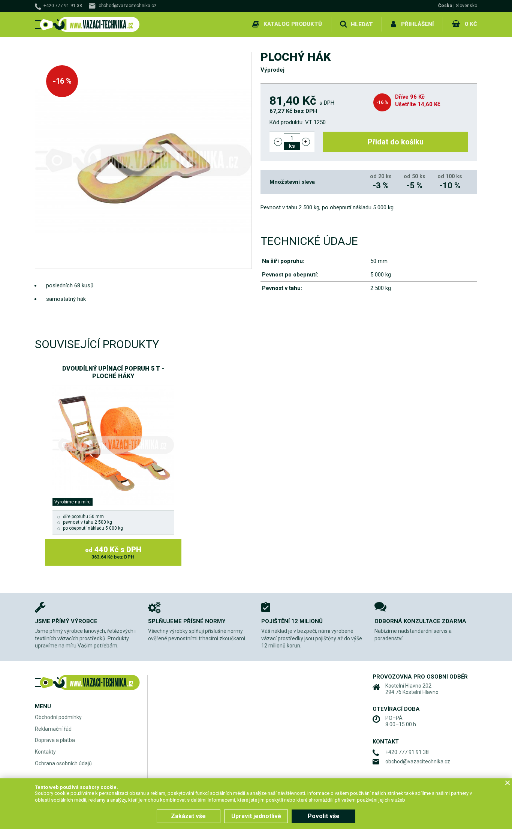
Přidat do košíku (396, 141)
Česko (445, 5)
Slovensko (466, 5)
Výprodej (272, 69)
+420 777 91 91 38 (62, 5)
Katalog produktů (292, 24)
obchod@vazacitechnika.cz (128, 5)
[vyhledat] (343, 24)
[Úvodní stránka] (87, 24)
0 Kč (471, 24)
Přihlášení (417, 24)
